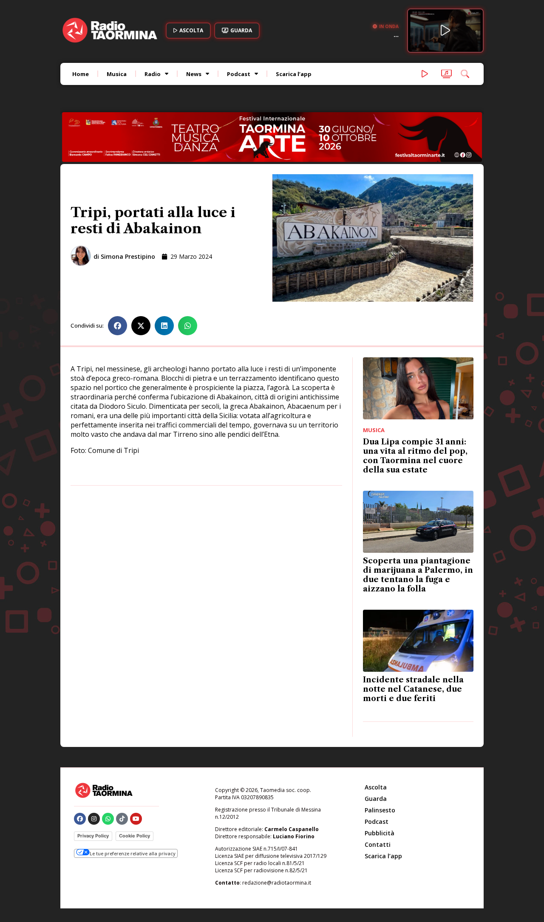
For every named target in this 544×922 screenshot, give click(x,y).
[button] (117, 325)
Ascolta (376, 787)
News (193, 74)
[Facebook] (80, 819)
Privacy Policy (93, 836)
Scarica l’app (294, 74)
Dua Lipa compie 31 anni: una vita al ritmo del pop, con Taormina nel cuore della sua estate (415, 456)
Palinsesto (380, 810)
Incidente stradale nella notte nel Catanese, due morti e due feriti (413, 689)
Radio (152, 74)
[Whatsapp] (108, 819)
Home (80, 74)
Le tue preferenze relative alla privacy (133, 853)
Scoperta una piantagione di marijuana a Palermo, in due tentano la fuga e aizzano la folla (418, 575)
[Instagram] (94, 819)
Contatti (378, 844)
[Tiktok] (122, 819)
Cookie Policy (134, 836)
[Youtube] (136, 819)
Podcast (238, 74)
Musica (117, 74)
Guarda (376, 799)
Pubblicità (379, 833)
